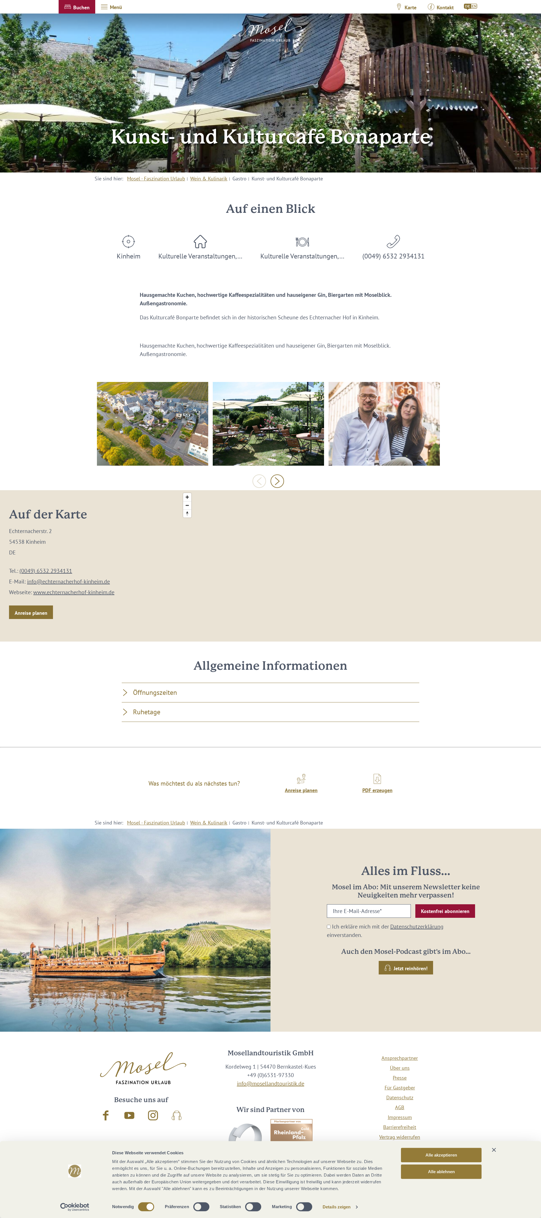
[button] (77, 7)
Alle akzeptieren (441, 1155)
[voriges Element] (259, 481)
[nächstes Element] (277, 481)
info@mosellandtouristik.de (270, 1083)
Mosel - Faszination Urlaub (156, 178)
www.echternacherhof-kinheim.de (73, 592)
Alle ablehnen (441, 1171)
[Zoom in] (187, 497)
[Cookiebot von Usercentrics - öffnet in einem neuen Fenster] (74, 1207)
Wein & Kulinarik (208, 178)
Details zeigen (337, 1206)
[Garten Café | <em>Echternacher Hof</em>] (268, 423)
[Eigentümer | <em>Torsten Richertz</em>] (384, 423)
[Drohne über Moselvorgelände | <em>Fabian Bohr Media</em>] (152, 423)
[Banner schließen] (494, 1150)
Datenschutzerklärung (417, 926)
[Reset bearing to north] (187, 513)
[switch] (201, 1206)
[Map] (360, 566)
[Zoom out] (187, 505)
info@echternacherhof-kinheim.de (68, 581)
